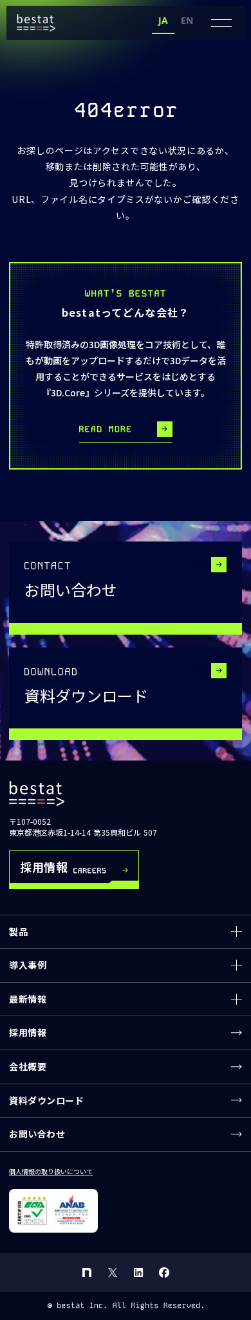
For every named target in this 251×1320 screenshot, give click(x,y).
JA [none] (163, 20)
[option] (187, 22)
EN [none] (187, 20)
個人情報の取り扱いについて (51, 1171)
